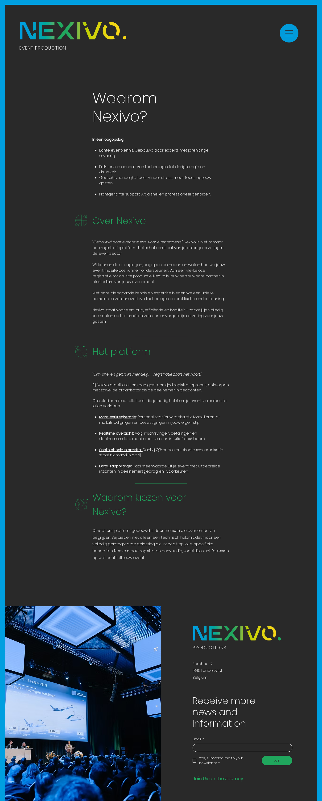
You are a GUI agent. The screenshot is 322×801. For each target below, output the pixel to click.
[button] (289, 33)
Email (198, 739)
